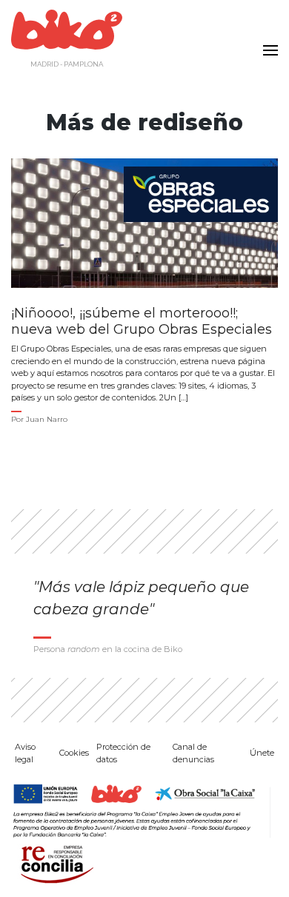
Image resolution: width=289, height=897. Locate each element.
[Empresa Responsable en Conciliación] (54, 863)
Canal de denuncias (193, 753)
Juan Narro (46, 419)
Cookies (74, 753)
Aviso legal (25, 753)
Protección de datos (123, 753)
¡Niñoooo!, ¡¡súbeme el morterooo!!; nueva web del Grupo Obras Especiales (141, 321)
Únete (262, 753)
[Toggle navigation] (267, 41)
